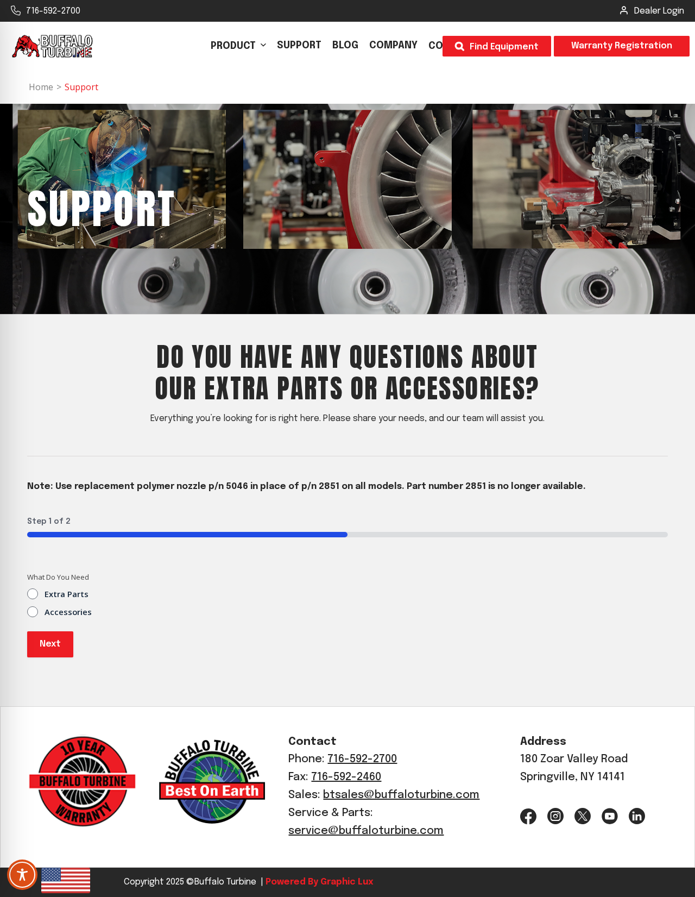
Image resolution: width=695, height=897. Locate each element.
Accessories (68, 611)
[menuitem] (238, 46)
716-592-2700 (53, 11)
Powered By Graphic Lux (318, 882)
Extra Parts (67, 593)
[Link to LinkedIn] (637, 816)
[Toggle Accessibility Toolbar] (22, 875)
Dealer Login (659, 11)
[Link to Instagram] (555, 816)
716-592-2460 (346, 777)
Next (50, 644)
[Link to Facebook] (528, 816)
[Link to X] (582, 816)
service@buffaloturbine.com (366, 831)
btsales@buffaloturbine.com (401, 795)
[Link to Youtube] (610, 816)
